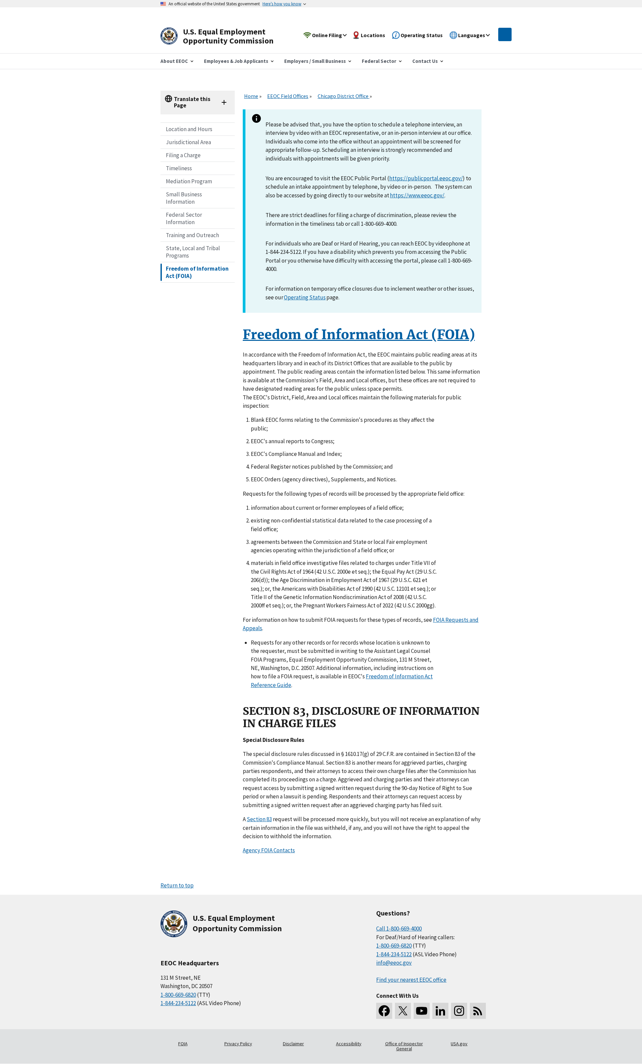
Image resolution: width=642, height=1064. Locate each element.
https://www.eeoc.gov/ (417, 195)
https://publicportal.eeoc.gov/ (426, 178)
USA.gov (459, 1044)
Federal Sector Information (184, 218)
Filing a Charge (183, 155)
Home (251, 96)
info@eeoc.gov (394, 962)
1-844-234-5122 (178, 1003)
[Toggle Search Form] (505, 34)
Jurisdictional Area (188, 142)
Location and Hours (189, 129)
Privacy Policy (238, 1044)
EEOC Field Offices (287, 96)
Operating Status (305, 297)
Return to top (177, 885)
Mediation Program (189, 181)
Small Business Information (184, 198)
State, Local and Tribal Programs (193, 252)
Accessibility (348, 1044)
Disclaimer (293, 1044)
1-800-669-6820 (178, 994)
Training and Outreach (192, 235)
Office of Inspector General (404, 1046)
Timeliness (179, 168)
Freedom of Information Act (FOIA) (197, 272)
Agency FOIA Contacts (269, 850)
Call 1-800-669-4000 (399, 928)
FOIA (183, 1044)
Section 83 (259, 819)
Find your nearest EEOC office (411, 979)
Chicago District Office (343, 96)
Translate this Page (192, 102)
